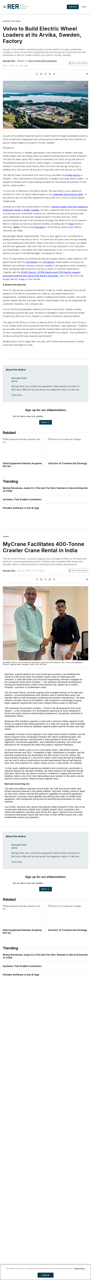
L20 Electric (32, 262)
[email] (54, 74)
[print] (87, 74)
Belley (16, 227)
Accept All (45, 1275)
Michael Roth (9, 61)
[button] (4, 7)
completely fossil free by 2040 (67, 194)
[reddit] (50, 74)
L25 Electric (49, 262)
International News (12, 21)
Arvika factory (73, 175)
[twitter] (45, 74)
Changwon (39, 227)
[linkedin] (41, 74)
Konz (71, 224)
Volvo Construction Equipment (42, 61)
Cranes (6, 537)
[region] (45, 1272)
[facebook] (37, 74)
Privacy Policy (79, 1268)
